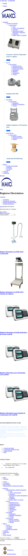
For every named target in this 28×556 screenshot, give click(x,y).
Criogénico (9, 167)
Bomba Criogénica (17, 136)
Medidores (15, 71)
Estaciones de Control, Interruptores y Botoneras (18, 31)
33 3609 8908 (11, 0)
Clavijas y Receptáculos (18, 28)
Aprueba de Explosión (11, 529)
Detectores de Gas (16, 66)
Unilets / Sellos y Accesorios (19, 35)
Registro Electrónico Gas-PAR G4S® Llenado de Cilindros (11, 293)
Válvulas (14, 74)
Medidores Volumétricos (18, 104)
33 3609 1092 (3, 0)
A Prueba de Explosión (12, 23)
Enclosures (15, 29)
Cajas (13, 26)
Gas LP (8, 62)
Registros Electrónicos (17, 68)
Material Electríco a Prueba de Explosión (16, 490)
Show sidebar (3, 211)
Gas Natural (9, 99)
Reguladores (15, 70)
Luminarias (15, 34)
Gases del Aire (9, 133)
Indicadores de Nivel (17, 67)
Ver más (8, 60)
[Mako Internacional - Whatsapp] (1, 543)
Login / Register (7, 535)
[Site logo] (8, 19)
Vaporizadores (15, 73)
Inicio (1, 206)
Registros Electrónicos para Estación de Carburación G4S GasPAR (12, 414)
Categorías (2, 197)
